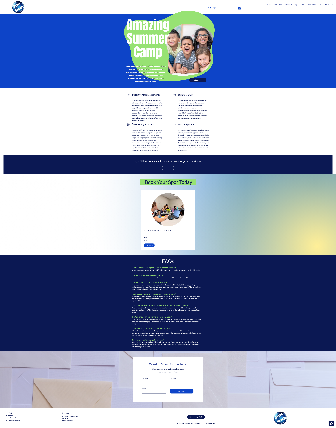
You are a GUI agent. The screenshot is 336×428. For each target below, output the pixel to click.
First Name (145, 378)
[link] (168, 230)
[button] (239, 8)
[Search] (244, 8)
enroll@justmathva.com (13, 420)
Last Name (173, 378)
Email (143, 388)
